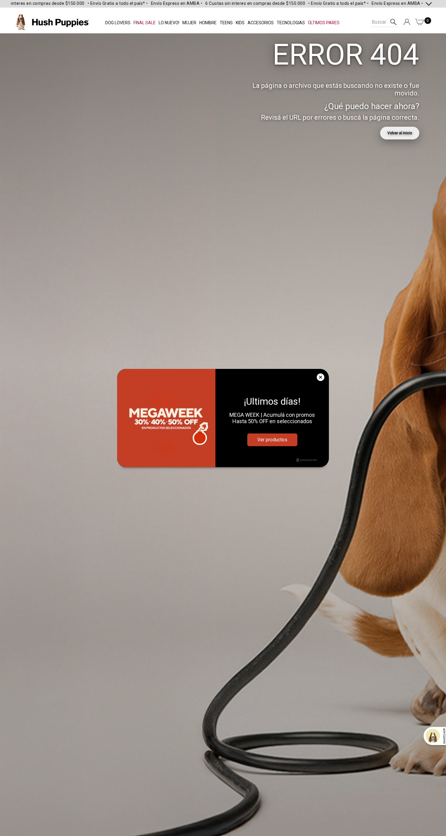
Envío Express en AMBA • (132, 3)
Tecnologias (291, 22)
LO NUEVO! (169, 22)
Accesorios (261, 22)
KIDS (240, 22)
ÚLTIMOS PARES (324, 22)
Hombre (208, 22)
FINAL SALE (144, 22)
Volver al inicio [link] (399, 133)
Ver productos (272, 440)
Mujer (189, 22)
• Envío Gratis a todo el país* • (73, 3)
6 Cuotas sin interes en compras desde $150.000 (211, 3)
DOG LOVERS (117, 22)
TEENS (226, 22)
